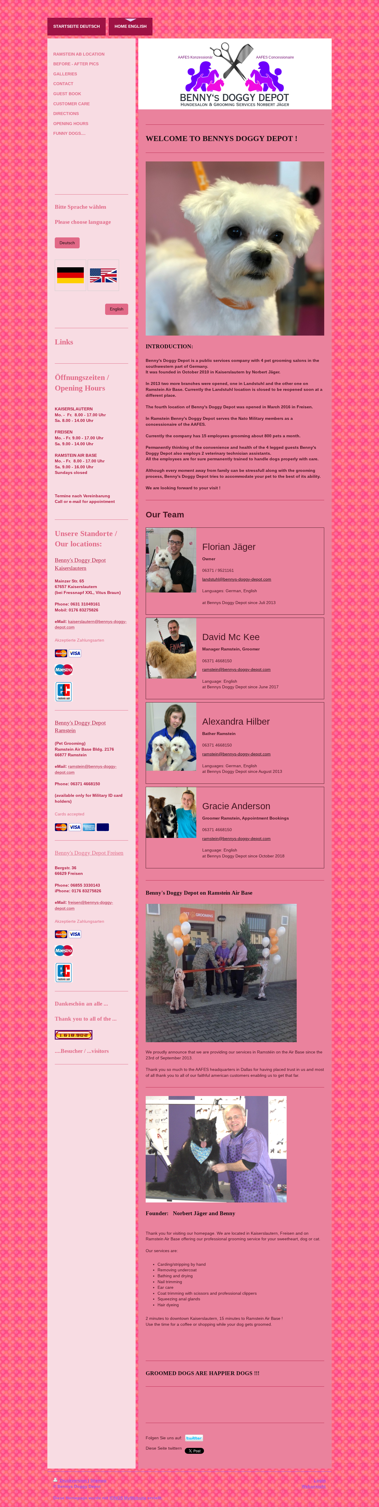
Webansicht (314, 1486)
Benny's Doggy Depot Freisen (89, 853)
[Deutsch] (70, 275)
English (116, 309)
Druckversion (73, 1480)
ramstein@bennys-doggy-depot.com (236, 669)
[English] (103, 275)
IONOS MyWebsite (128, 1497)
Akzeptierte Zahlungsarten (79, 640)
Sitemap (98, 1480)
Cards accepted (69, 814)
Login (320, 1480)
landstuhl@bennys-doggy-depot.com (236, 579)
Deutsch (67, 242)
